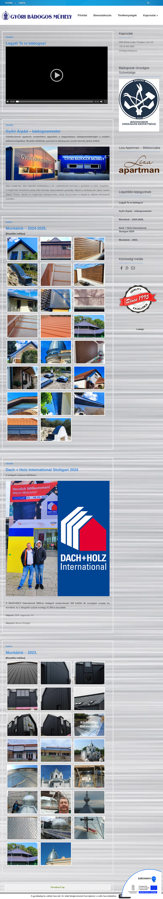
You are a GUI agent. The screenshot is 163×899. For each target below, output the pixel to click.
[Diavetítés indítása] (15, 234)
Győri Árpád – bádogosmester (33, 131)
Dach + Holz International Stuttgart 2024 (42, 470)
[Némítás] (101, 101)
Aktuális (9, 3)
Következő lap (58, 887)
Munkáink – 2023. (21, 652)
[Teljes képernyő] (105, 101)
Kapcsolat (150, 15)
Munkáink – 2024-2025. (26, 228)
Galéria (22, 3)
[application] (57, 75)
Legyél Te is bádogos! (26, 43)
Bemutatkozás (102, 15)
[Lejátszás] (8, 101)
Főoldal (82, 15)
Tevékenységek (127, 15)
